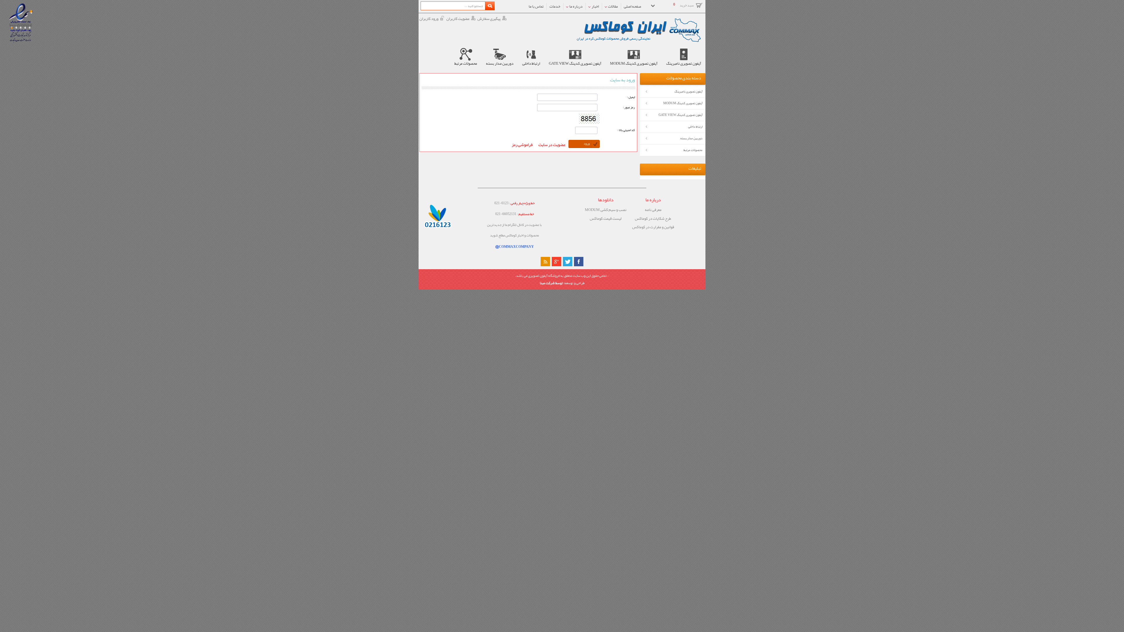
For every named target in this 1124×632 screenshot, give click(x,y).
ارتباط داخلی (695, 126)
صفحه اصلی (632, 6)
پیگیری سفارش (489, 19)
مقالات (612, 6)
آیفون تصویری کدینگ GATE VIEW (680, 115)
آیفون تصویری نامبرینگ (688, 91)
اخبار (595, 6)
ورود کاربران (428, 19)
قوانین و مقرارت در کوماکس (653, 227)
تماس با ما (536, 6)
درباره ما (575, 6)
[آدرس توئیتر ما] (567, 261)
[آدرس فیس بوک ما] (578, 261)
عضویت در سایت (552, 145)
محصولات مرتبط (692, 150)
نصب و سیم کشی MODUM (605, 210)
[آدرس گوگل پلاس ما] (556, 261)
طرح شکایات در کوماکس (653, 218)
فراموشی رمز (522, 145)
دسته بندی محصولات (683, 78)
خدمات (554, 6)
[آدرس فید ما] (545, 261)
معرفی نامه (653, 210)
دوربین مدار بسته (691, 138)
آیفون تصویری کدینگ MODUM (682, 103)
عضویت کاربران (458, 19)
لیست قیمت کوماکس (605, 218)
